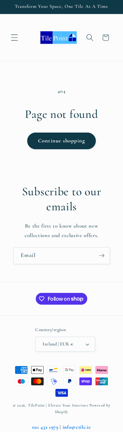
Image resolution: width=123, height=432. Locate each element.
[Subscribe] (102, 255)
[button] (14, 37)
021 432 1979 (45, 427)
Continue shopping (61, 140)
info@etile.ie (77, 427)
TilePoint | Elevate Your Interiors (58, 405)
